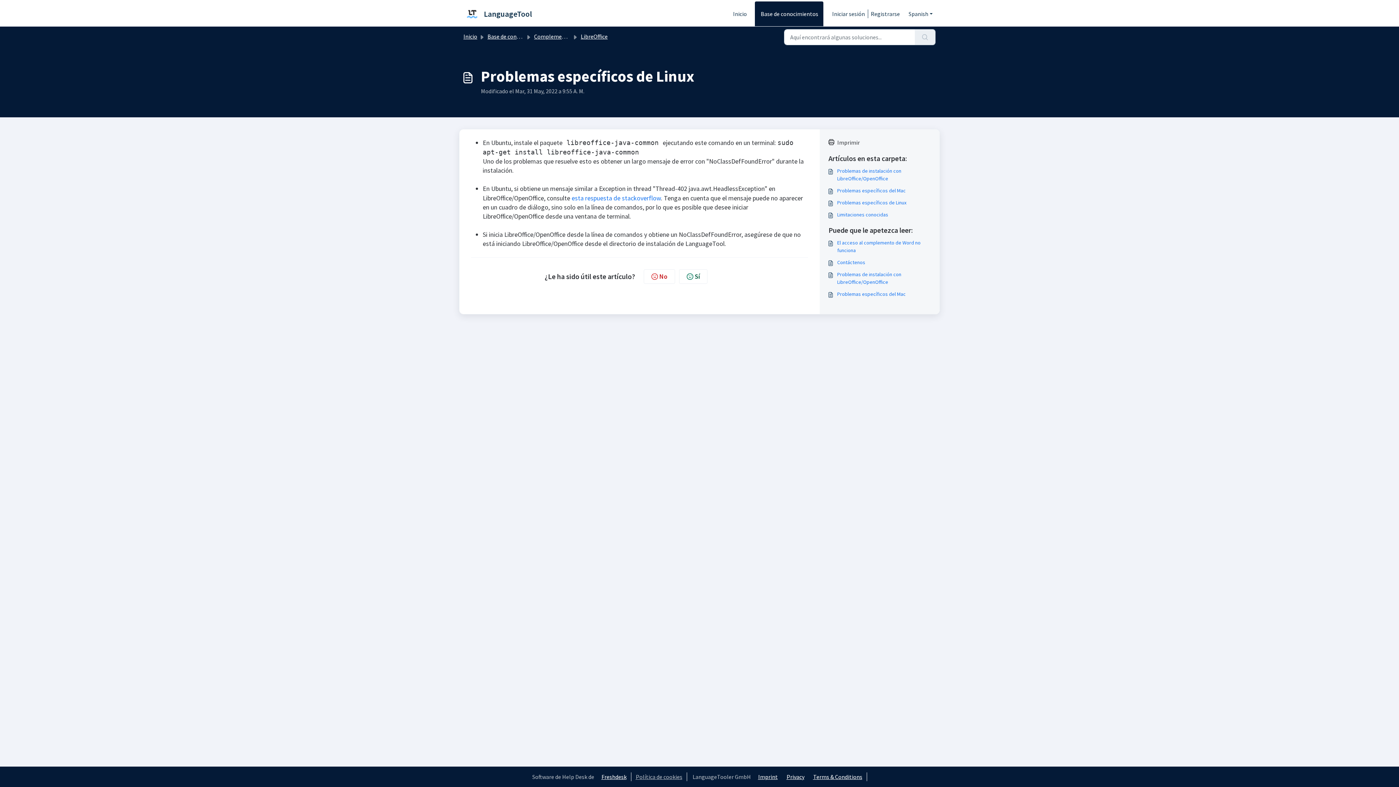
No (663, 276)
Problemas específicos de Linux (871, 202)
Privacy (795, 776)
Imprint (768, 776)
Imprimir (848, 142)
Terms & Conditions (837, 776)
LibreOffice (594, 36)
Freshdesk (614, 776)
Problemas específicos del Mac (871, 190)
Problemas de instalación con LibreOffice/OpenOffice (869, 175)
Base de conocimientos (789, 13)
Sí (697, 276)
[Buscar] (925, 37)
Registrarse (885, 13)
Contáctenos (851, 262)
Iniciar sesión (848, 13)
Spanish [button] (918, 13)
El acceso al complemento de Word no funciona (879, 246)
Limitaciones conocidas (862, 214)
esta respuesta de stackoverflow (616, 198)
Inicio (740, 13)
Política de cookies (659, 776)
